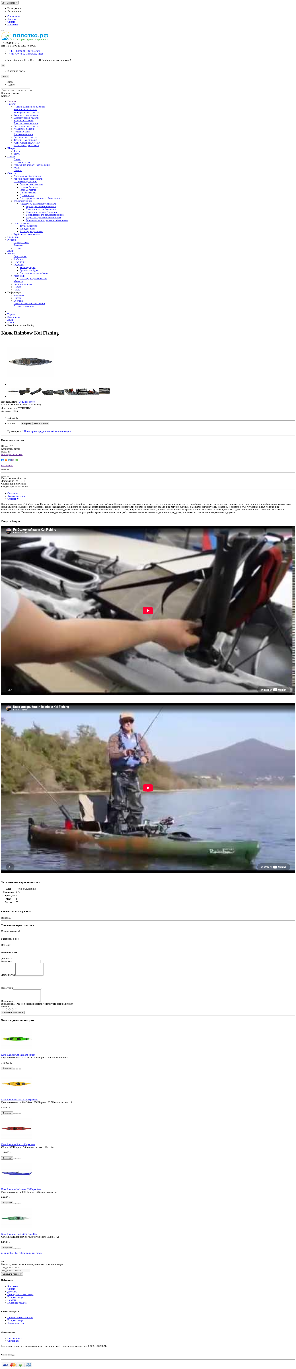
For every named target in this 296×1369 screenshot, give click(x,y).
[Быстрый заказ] (14, 1113)
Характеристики (16, 496)
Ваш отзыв (7, 1001)
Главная (11, 101)
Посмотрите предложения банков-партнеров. (48, 431)
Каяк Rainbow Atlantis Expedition (18, 1054)
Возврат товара (15, 1297)
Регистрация (14, 8)
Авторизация (14, 11)
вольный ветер (34, 1253)
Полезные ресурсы (17, 1302)
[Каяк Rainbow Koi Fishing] (30, 384)
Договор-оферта (15, 1323)
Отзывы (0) (13, 498)
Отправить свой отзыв (12, 1013)
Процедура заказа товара (20, 1294)
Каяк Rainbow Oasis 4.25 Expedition (19, 1234)
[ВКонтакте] (2, 460)
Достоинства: (8, 975)
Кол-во (11, 423)
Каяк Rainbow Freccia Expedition (18, 1144)
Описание (12, 493)
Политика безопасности (20, 1317)
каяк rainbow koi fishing (13, 1253)
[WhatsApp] (16, 460)
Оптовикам (13, 1340)
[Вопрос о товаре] (2, 469)
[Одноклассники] (6, 460)
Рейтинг (5, 1006)
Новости (11, 1300)
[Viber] (12, 460)
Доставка (12, 19)
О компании (13, 16)
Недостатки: (7, 988)
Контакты (12, 24)
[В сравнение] (8, 469)
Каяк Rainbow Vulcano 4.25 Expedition (21, 1189)
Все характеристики (12, 454)
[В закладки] (5, 469)
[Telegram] (9, 460)
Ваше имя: (6, 961)
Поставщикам (14, 1338)
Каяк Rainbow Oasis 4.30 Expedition (19, 1099)
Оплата (11, 21)
